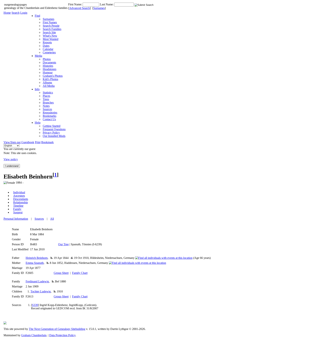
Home (7, 12)
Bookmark (47, 142)
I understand (11, 166)
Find (37, 15)
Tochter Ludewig (40, 291)
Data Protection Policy (62, 335)
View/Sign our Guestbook (19, 142)
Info (37, 89)
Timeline (18, 205)
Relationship (20, 202)
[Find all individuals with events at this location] (163, 257)
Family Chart (79, 272)
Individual (19, 192)
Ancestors (19, 195)
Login (23, 12)
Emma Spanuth (35, 262)
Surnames (99, 8)
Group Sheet (61, 272)
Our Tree (63, 244)
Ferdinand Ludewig (37, 281)
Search (16, 12)
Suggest (17, 212)
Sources (39, 218)
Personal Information (16, 218)
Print (37, 142)
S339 (35, 305)
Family (17, 209)
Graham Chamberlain (33, 335)
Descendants (20, 199)
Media (38, 55)
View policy (11, 159)
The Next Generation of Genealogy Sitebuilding (57, 328)
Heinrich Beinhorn (37, 257)
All (52, 218)
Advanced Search (79, 8)
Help (37, 122)
